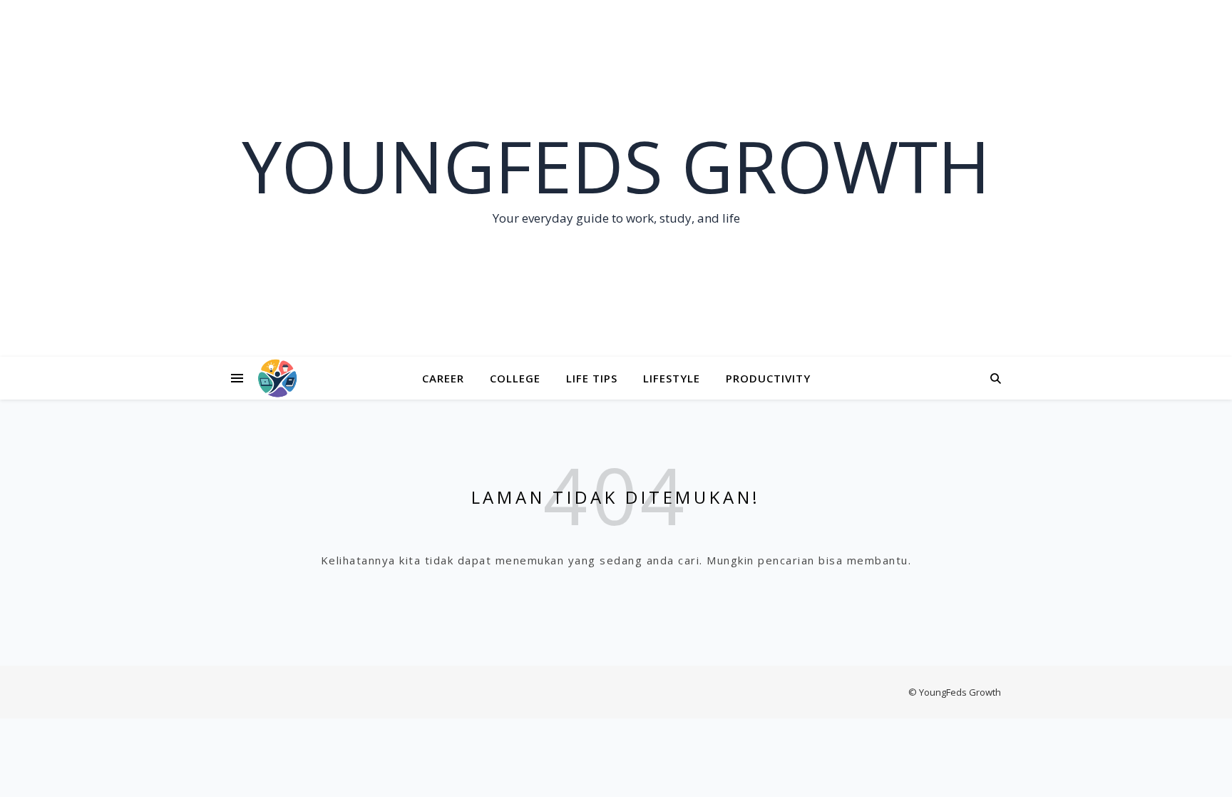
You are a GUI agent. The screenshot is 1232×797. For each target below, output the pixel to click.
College (515, 378)
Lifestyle (671, 378)
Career (443, 378)
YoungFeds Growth (616, 165)
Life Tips (591, 378)
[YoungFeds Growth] (277, 378)
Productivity (768, 378)
